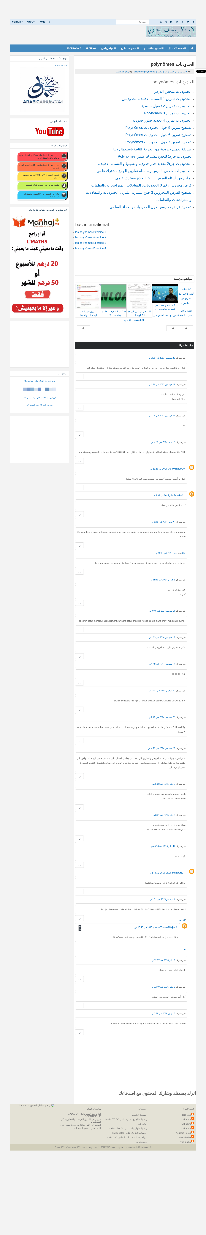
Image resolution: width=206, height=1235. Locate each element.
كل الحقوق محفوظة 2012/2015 (113, 1147)
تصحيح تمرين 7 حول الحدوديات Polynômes (158, 142)
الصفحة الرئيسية (139, 1115)
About (31, 22)
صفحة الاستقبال (176, 48)
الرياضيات (172, 71)
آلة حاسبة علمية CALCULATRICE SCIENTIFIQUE (84, 1115)
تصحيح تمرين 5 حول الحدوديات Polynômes (158, 127)
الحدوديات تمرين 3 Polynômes (167, 113)
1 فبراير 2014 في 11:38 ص (162, 579)
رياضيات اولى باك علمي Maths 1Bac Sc (128, 1128)
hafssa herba (184, 1137)
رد (79, 376)
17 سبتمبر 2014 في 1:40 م (162, 664)
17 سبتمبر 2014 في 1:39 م (162, 637)
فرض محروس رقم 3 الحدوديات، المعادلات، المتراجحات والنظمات (141, 185)
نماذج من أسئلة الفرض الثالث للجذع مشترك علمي (153, 178)
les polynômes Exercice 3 (90, 242)
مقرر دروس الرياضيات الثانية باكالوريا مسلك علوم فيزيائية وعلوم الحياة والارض (39, 156)
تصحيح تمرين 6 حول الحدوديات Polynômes (158, 135)
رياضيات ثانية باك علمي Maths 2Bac (129, 1133)
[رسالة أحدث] (186, 328)
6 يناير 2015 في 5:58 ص (163, 784)
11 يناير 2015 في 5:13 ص (163, 846)
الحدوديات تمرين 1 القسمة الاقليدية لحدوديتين (156, 99)
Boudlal (178, 495)
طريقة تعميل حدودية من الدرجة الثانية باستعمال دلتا (152, 149)
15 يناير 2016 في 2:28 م (163, 1013)
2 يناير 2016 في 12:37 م (163, 960)
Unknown (177, 468)
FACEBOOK (73, 48)
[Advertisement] (115, 9)
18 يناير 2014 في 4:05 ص (163, 442)
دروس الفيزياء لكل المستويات (39, 405)
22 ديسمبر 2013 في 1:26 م (162, 384)
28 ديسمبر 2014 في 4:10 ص (161, 748)
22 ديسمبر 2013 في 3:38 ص (161, 358)
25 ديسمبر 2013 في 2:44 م (162, 415)
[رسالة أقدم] (83, 328)
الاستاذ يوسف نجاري (90, 1147)
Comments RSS (73, 1147)
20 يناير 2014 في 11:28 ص (167, 468)
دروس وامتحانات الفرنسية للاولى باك (39, 397)
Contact (17, 22)
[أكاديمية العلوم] (39, 389)
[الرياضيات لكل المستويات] (40, 1105)
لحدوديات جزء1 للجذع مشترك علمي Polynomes (154, 156)
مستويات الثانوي (129, 48)
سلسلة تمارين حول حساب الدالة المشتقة (42, 185)
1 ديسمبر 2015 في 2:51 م (162, 899)
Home (42, 22)
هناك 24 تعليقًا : (121, 71)
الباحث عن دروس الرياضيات (87, 1128)
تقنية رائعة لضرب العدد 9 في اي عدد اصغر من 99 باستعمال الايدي (158, 315)
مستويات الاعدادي (153, 48)
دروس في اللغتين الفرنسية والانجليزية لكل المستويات (81, 1120)
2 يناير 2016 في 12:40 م (163, 987)
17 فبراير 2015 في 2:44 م (167, 872)
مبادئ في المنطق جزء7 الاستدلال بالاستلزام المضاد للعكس (41, 195)
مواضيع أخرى (107, 48)
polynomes (144, 71)
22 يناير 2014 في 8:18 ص (163, 522)
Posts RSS (60, 1147)
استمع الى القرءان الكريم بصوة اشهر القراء (80, 1125)
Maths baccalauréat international (39, 381)
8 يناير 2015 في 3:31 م (164, 815)
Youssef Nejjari (168, 927)
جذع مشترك (161, 71)
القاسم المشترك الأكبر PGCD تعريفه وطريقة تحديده (41, 176)
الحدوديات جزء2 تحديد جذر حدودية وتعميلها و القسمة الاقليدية (144, 164)
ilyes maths (185, 1142)
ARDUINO (91, 48)
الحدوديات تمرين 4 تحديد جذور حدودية (162, 120)
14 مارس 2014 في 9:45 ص (162, 610)
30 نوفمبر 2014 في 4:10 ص (162, 690)
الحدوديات (182, 71)
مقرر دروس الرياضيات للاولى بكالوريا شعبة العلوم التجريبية (39, 166)
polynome (139, 71)
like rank (23, 1105)
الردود (182, 920)
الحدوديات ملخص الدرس (172, 91)
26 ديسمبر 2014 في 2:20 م (162, 717)
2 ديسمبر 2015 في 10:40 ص (155, 927)
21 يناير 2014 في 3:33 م (169, 495)
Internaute (176, 872)
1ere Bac (186, 1115)
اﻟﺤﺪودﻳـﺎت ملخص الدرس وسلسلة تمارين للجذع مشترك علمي (144, 171)
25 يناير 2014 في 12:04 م (170, 553)
